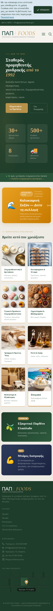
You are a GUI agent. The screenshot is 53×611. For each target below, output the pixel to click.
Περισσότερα (7, 17)
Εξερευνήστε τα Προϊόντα (16, 107)
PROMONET (37, 606)
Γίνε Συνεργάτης (38, 108)
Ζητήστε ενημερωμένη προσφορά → (27, 179)
